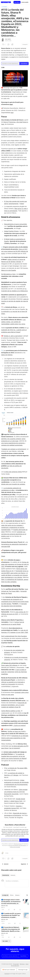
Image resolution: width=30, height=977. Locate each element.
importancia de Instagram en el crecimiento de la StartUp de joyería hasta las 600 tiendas (14, 602)
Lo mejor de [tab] (5, 895)
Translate (5, 6)
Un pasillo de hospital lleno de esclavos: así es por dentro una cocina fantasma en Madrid (13, 756)
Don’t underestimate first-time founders (14, 636)
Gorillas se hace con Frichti (16, 731)
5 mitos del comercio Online (13, 472)
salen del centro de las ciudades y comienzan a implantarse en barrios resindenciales (12, 527)
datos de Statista (6, 355)
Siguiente (23, 864)
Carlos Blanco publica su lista (10, 711)
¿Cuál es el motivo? (19, 725)
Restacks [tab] (13, 875)
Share (3, 556)
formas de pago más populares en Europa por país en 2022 (15, 564)
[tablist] (8, 875)
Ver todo (5, 941)
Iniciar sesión (24, 2)
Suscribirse (17, 2)
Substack (6, 973)
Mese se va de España (8, 270)
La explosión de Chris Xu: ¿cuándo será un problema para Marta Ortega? (14, 330)
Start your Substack (9, 969)
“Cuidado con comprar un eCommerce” (13, 449)
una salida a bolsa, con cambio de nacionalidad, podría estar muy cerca (13, 322)
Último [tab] (12, 895)
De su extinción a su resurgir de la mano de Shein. (14, 311)
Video (22, 203)
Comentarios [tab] (5, 875)
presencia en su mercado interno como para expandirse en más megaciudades (14, 738)
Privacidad (16, 964)
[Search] (27, 895)
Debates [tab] (17, 895)
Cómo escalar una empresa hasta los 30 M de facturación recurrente (16, 792)
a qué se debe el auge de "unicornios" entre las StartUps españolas (14, 672)
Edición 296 (4, 933)
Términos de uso (18, 844)
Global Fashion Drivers (11, 231)
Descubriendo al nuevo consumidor (15, 224)
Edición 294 (4, 919)
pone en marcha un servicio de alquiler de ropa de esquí (15, 301)
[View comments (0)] (8, 44)
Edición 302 (4, 905)
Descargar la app (23, 969)
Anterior (6, 864)
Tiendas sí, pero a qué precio (12, 336)
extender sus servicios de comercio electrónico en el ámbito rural (13, 534)
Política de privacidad (15, 847)
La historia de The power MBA (17, 768)
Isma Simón (8, 39)
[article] (15, 905)
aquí (11, 104)
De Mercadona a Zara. (8, 274)
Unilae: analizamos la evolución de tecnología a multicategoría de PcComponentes (16, 782)
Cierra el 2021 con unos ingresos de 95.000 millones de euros (14, 251)
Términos (22, 964)
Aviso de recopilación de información (17, 845)
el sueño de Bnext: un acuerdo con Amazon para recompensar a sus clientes (14, 575)
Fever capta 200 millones (9, 665)
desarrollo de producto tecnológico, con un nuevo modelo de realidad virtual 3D (14, 705)
